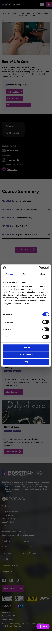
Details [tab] (26, 274)
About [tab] (42, 274)
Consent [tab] (9, 274)
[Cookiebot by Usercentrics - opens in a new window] (38, 267)
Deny (26, 362)
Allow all (26, 347)
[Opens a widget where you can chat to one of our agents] (43, 627)
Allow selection (26, 354)
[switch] (45, 322)
